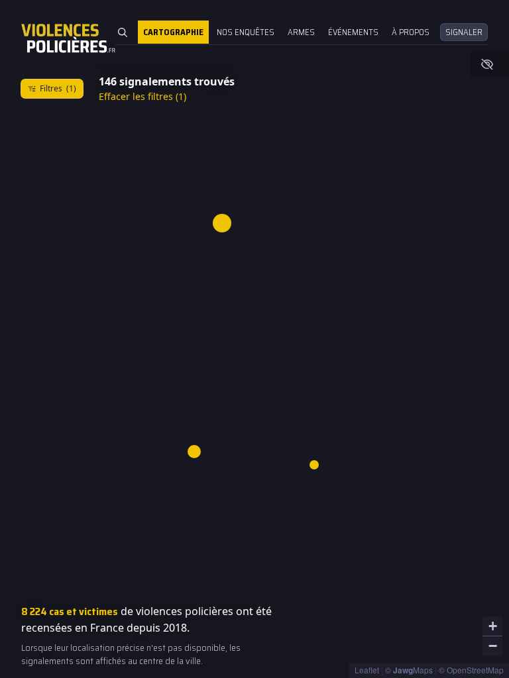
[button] (314, 465)
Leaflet (367, 669)
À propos (410, 32)
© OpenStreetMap (471, 669)
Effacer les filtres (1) (142, 96)
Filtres (58, 88)
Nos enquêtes (245, 32)
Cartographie (173, 32)
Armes (301, 32)
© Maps (409, 669)
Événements (353, 32)
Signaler (463, 32)
